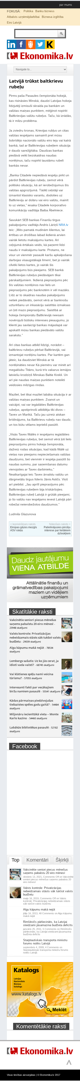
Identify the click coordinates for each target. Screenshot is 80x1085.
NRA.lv (63, 225)
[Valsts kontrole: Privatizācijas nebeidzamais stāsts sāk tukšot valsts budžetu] (67, 641)
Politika (28, 11)
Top (15, 860)
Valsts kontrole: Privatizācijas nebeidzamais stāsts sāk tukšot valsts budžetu (35, 637)
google (11, 44)
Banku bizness (44, 11)
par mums (65, 5)
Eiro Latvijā (14, 22)
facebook (21, 44)
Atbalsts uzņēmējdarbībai (23, 17)
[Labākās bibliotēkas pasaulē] (67, 735)
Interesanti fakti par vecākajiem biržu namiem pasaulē (32, 689)
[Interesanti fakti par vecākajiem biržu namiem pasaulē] (67, 695)
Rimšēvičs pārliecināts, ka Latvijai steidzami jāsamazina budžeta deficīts (48, 923)
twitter (40, 44)
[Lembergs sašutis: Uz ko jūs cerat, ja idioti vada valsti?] (67, 668)
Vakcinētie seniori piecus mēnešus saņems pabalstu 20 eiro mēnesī (33, 622)
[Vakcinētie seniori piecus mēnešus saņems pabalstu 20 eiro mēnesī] (67, 627)
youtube (50, 44)
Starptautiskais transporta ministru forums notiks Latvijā (45, 941)
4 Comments (45, 950)
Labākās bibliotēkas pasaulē (29, 727)
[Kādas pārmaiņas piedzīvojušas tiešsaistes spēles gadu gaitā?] (67, 708)
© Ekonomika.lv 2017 (48, 1075)
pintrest (31, 44)
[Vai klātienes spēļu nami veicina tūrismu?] (67, 682)
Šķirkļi (62, 860)
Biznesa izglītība (52, 17)
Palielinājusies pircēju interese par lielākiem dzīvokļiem (57, 530)
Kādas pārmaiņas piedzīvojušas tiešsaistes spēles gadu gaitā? (31, 702)
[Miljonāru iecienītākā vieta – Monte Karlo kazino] (67, 722)
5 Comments (47, 932)
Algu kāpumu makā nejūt (27, 648)
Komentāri (37, 860)
